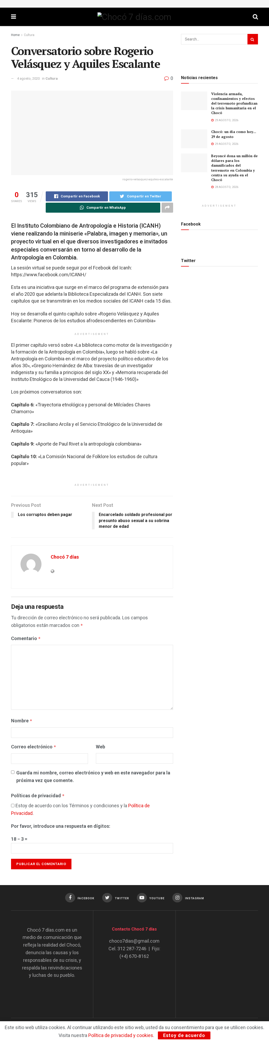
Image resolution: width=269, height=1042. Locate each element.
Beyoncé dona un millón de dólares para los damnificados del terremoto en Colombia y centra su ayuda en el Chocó (234, 168)
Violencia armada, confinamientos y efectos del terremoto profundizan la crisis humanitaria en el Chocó (234, 103)
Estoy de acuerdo (184, 1035)
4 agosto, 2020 (28, 78)
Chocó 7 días (65, 557)
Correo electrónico (33, 746)
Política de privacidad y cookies (120, 1035)
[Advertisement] (225, 959)
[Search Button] (252, 39)
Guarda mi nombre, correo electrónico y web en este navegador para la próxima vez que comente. (93, 776)
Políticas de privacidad (38, 795)
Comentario (26, 638)
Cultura (29, 35)
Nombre (21, 720)
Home (15, 35)
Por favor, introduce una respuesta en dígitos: (60, 826)
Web (100, 746)
